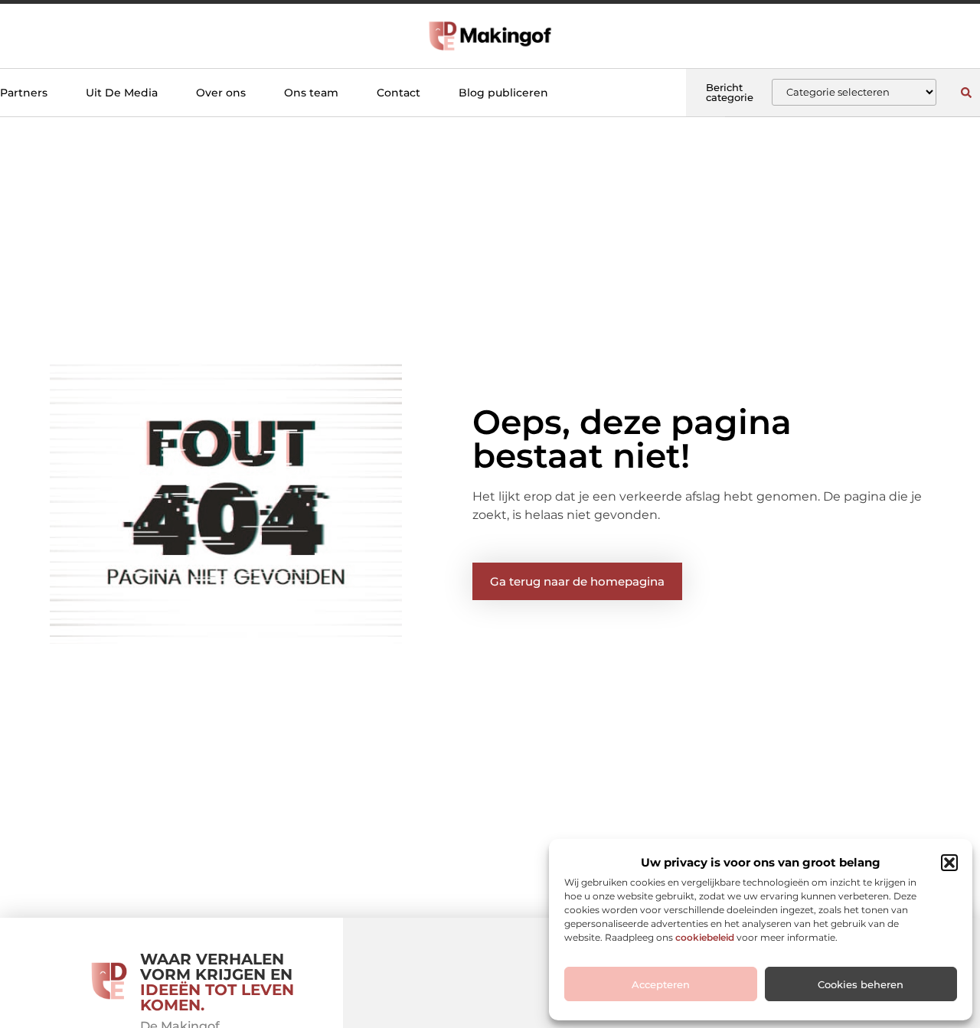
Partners (23, 93)
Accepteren (661, 984)
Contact (398, 93)
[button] (949, 862)
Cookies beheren (860, 984)
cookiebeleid (704, 937)
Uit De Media (122, 93)
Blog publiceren (503, 93)
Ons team (311, 93)
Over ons (221, 93)
